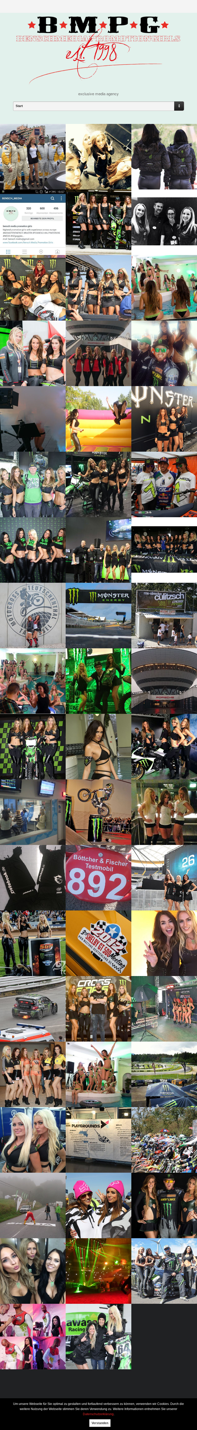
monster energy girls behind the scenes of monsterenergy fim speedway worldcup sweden (159, 949)
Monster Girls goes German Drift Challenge (161, 1284)
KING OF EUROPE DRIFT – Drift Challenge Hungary (162, 366)
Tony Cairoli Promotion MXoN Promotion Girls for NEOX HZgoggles (163, 495)
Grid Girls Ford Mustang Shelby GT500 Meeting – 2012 (98, 956)
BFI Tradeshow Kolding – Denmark (95, 694)
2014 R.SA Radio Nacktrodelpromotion (94, 891)
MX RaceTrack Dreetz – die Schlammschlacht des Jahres (97, 1347)
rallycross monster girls (163, 1090)
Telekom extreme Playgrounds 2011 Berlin (96, 1153)
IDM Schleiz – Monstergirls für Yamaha (32, 1153)
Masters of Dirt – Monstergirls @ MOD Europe (26, 298)
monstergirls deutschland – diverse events (160, 561)
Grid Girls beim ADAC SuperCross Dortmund (28, 1087)
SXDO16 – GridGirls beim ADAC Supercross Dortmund (94, 1282)
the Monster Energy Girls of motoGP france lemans (97, 235)
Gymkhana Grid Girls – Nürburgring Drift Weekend (159, 757)
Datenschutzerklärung (98, 1414)
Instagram (17, 238)
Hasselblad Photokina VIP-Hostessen (163, 235)
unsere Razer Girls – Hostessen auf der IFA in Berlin (95, 561)
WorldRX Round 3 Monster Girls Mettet (97, 169)
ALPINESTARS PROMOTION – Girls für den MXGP (30, 628)
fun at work (85, 434)
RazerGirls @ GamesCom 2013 (30, 563)
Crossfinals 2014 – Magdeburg (90, 1021)
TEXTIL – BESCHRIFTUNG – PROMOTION (28, 891)
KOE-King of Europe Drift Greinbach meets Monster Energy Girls (163, 1216)
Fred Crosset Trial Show (96, 827)
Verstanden (100, 1423)
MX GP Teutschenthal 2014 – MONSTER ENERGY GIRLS (31, 497)
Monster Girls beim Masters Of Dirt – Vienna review (30, 1282)
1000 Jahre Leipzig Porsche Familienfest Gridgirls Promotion (97, 364)
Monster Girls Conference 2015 (23, 694)
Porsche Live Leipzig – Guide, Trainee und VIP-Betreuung (159, 692)
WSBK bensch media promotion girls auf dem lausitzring (30, 364)
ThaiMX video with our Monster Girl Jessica (93, 760)
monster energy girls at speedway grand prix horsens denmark (30, 954)
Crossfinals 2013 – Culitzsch (156, 628)
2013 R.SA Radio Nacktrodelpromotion (28, 825)
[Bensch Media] (98, 81)
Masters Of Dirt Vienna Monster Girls (94, 497)
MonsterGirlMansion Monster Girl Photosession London (93, 1084)
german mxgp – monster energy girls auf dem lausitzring (95, 298)
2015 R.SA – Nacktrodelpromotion (28, 432)
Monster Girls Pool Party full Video (162, 301)
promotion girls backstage (154, 1022)
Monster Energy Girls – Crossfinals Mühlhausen (162, 1152)
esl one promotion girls (161, 893)
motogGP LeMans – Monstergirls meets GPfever (92, 626)
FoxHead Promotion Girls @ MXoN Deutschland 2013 (97, 1218)
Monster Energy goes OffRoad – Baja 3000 (159, 170)
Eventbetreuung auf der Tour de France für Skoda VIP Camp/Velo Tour (31, 1216)
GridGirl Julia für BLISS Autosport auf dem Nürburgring (29, 167)
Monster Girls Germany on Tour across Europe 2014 (163, 432)
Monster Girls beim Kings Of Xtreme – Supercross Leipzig (30, 757)
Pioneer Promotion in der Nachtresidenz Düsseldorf (162, 823)
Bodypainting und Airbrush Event (23, 1349)
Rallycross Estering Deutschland (27, 1022)
